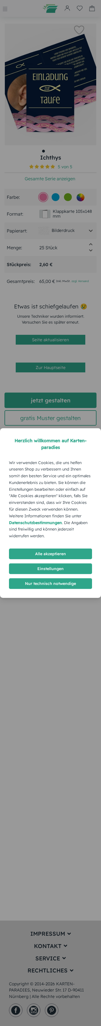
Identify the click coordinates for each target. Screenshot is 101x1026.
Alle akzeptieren (50, 553)
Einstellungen (50, 568)
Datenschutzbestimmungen (35, 522)
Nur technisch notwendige (50, 583)
